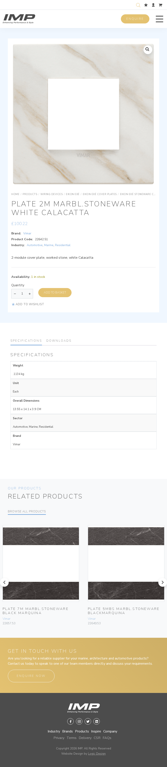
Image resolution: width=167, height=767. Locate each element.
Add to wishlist (30, 304)
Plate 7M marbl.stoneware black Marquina (36, 610)
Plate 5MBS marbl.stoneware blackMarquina (124, 610)
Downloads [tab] (59, 341)
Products (82, 731)
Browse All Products (27, 512)
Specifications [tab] (26, 341)
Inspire (96, 731)
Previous (20, 118)
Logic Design (97, 754)
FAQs (107, 738)
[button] (159, 19)
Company (110, 731)
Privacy (58, 738)
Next (147, 118)
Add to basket (55, 292)
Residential (62, 245)
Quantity (17, 285)
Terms (72, 738)
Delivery (85, 738)
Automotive (35, 245)
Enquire (135, 19)
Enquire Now (31, 676)
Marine (48, 245)
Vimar (27, 233)
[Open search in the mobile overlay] (139, 5)
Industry (54, 731)
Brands (67, 731)
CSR (97, 738)
